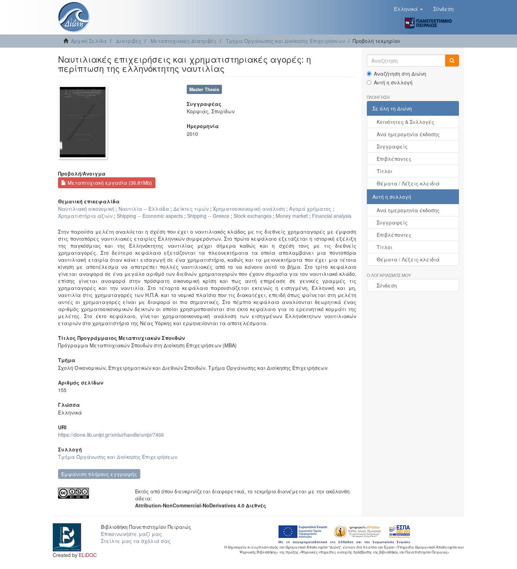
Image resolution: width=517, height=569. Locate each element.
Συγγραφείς (392, 146)
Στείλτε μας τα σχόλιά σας (136, 540)
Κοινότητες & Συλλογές (405, 121)
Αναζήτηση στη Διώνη (400, 73)
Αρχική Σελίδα (89, 40)
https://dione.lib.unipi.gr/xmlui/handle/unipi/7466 (111, 434)
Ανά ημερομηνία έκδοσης (408, 134)
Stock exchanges (253, 215)
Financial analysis (331, 215)
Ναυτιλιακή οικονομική (86, 208)
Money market (292, 215)
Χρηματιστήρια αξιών (85, 215)
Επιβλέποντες (394, 158)
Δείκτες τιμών (191, 208)
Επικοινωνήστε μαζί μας (131, 533)
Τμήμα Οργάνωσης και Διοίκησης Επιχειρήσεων (285, 40)
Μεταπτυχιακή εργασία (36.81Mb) (109, 182)
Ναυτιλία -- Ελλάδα (144, 208)
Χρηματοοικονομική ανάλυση (249, 208)
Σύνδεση (387, 285)
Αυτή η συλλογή (393, 82)
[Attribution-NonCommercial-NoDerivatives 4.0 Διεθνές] (91, 493)
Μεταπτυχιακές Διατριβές (184, 40)
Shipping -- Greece (208, 215)
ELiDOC (88, 554)
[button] (408, 9)
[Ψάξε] (452, 61)
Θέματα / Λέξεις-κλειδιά (408, 183)
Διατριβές (128, 40)
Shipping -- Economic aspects (150, 215)
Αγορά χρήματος (310, 208)
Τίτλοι (384, 171)
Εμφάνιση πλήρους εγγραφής (99, 474)
